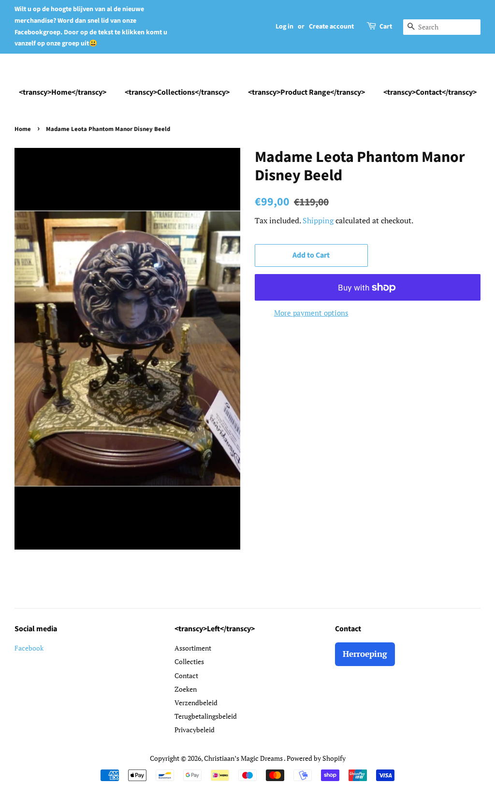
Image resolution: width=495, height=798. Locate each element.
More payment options (311, 313)
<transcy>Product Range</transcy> (306, 92)
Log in (284, 26)
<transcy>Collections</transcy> (177, 92)
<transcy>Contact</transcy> (430, 92)
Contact (186, 675)
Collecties (189, 661)
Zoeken (186, 689)
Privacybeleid (195, 729)
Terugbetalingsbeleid (206, 716)
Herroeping (365, 653)
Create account (331, 26)
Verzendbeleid (196, 702)
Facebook (29, 648)
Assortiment (193, 648)
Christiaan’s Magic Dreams (244, 758)
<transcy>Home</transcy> (62, 92)
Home (23, 129)
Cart (385, 26)
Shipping (318, 220)
